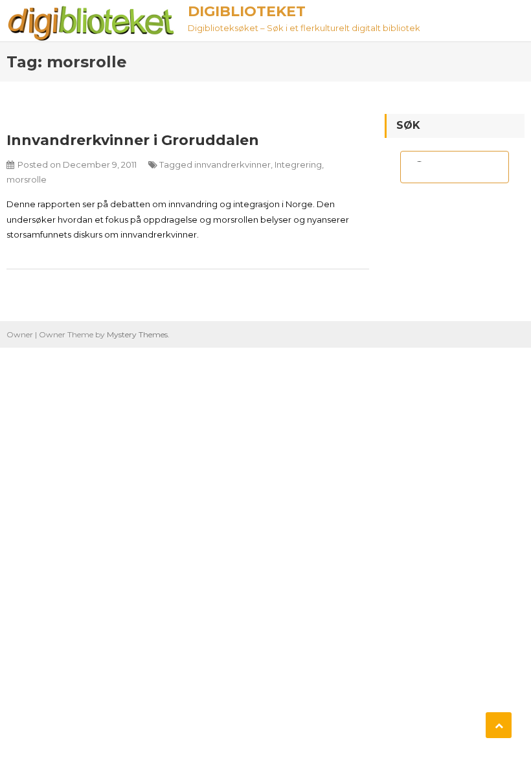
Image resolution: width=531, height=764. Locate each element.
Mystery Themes (137, 334)
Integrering (298, 164)
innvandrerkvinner (232, 164)
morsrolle (26, 179)
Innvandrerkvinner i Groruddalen (132, 140)
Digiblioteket (247, 11)
